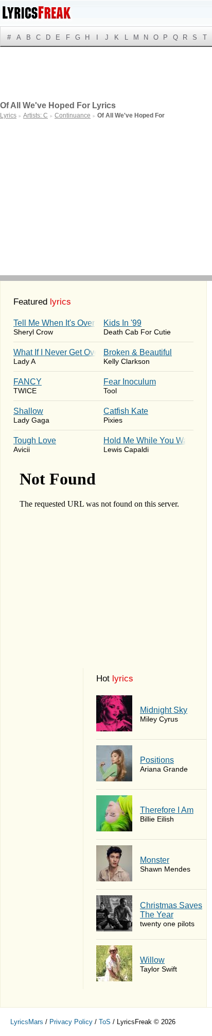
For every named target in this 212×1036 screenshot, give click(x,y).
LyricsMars (26, 1022)
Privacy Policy (71, 1022)
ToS (105, 1022)
